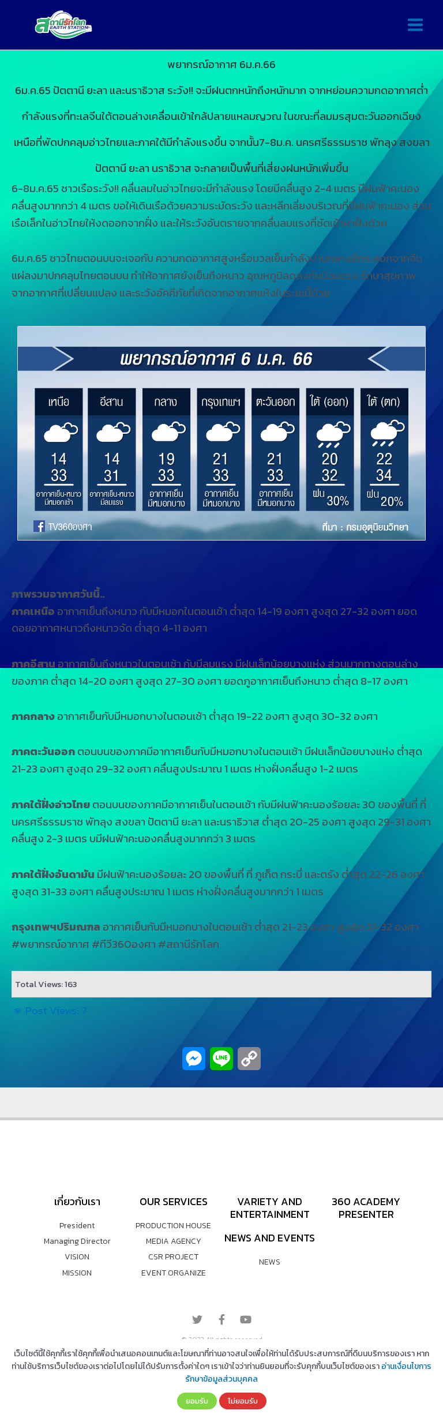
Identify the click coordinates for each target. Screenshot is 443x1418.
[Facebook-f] (221, 1319)
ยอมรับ (197, 1400)
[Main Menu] (415, 25)
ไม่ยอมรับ (243, 1400)
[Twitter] (197, 1319)
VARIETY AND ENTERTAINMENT (270, 1208)
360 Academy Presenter (366, 1208)
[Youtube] (246, 1319)
